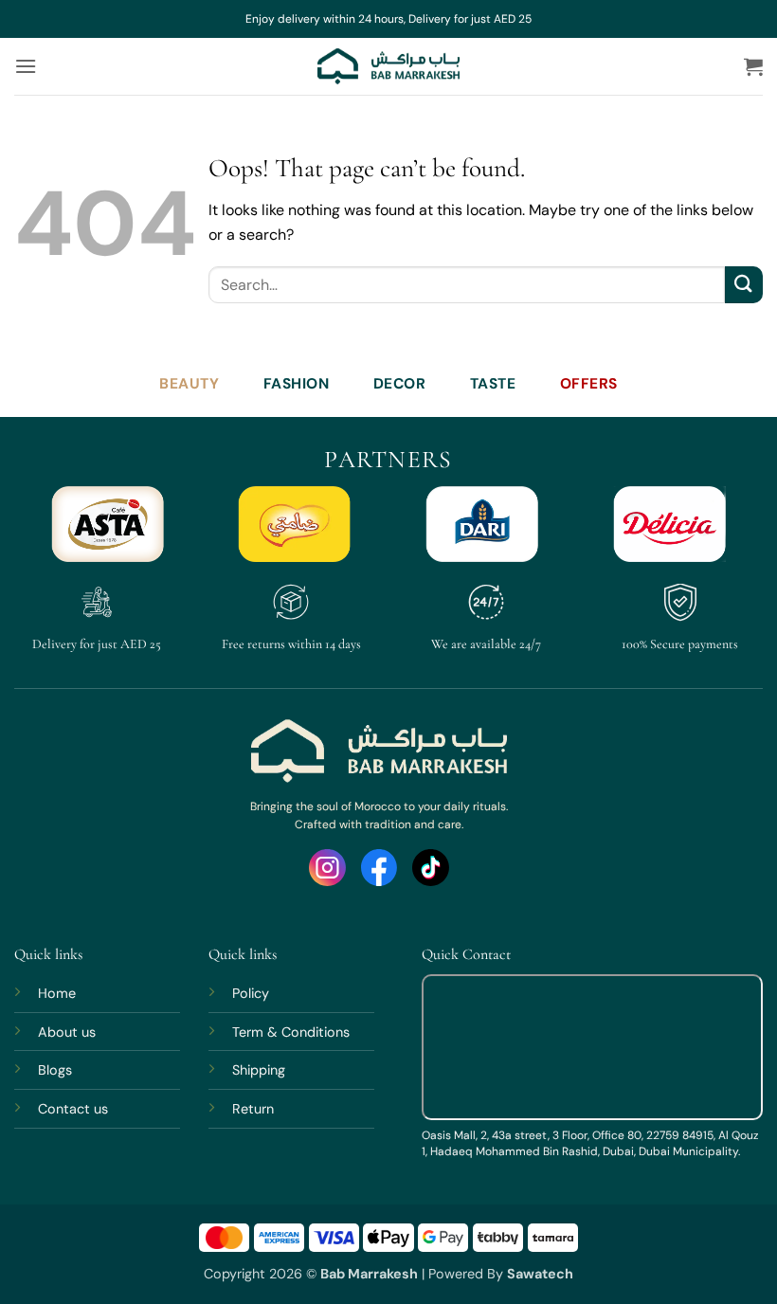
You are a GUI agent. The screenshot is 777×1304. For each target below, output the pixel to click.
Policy (250, 993)
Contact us (73, 1108)
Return (253, 1108)
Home (57, 993)
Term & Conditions (291, 1032)
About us (67, 1032)
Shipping (258, 1069)
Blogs (55, 1069)
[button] (25, 66)
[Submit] (744, 284)
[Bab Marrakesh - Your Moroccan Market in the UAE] (388, 65)
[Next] (724, 534)
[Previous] (53, 534)
